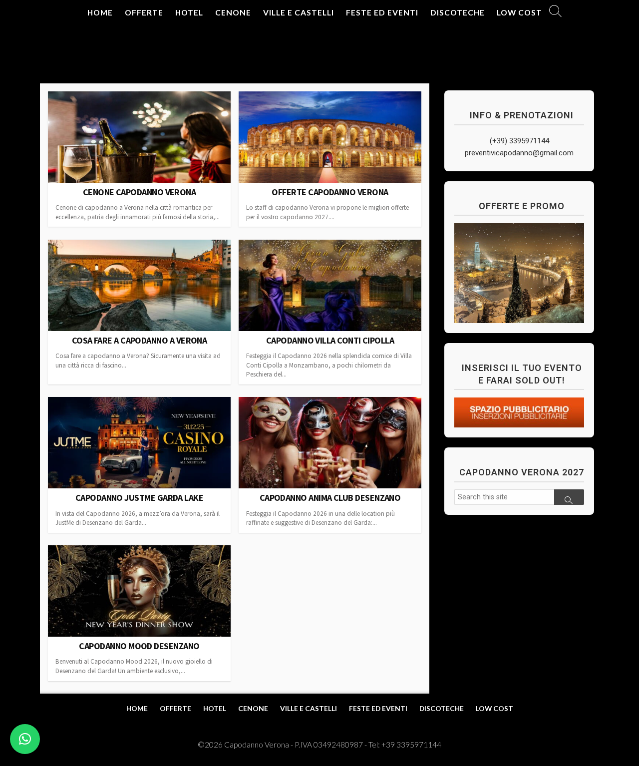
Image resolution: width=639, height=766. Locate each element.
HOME (100, 12)
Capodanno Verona (257, 744)
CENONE (233, 12)
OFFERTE (144, 12)
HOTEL (189, 12)
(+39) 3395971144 (519, 140)
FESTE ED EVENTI (382, 12)
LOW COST (519, 12)
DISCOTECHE (457, 12)
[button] (25, 739)
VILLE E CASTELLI (298, 12)
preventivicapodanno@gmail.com (519, 152)
